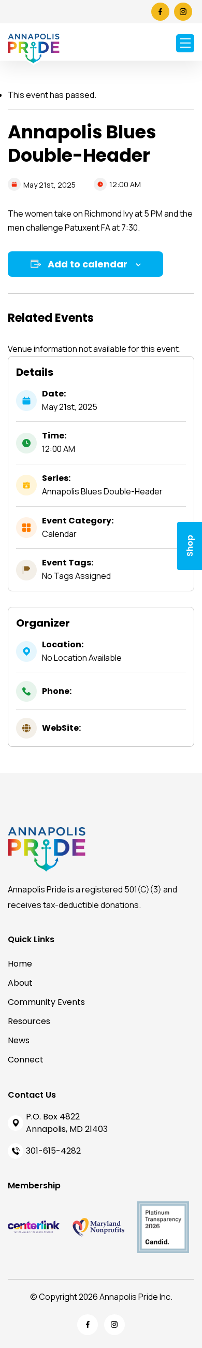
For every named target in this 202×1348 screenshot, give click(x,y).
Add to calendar (87, 264)
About (20, 983)
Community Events (46, 1002)
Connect (26, 1060)
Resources (29, 1021)
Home (20, 964)
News (19, 1040)
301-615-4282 (53, 1151)
